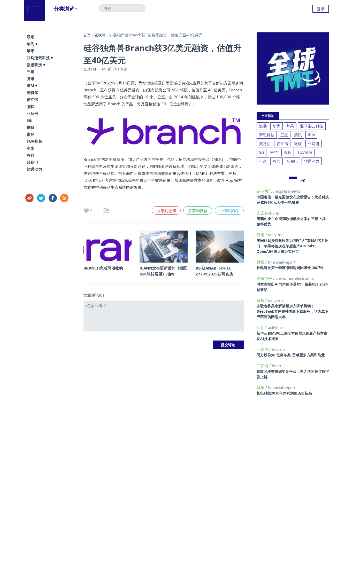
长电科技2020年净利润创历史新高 (284, 393)
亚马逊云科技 (38, 57)
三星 (30, 71)
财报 (261, 262)
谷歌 (30, 155)
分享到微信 (198, 210)
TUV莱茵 (34, 141)
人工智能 (265, 213)
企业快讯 (265, 191)
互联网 (100, 35)
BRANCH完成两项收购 (103, 268)
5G (29, 120)
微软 (30, 106)
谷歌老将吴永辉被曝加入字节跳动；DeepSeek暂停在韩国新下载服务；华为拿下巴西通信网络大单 (292, 311)
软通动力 (34, 169)
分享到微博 (166, 210)
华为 (30, 43)
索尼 (30, 134)
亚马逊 (32, 113)
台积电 (32, 162)
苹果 (30, 50)
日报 (261, 234)
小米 (30, 148)
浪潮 (30, 36)
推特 (30, 127)
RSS (64, 198)
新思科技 (34, 64)
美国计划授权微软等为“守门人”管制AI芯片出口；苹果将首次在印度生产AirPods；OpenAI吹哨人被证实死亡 (293, 246)
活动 (261, 327)
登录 (321, 8)
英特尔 (32, 92)
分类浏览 (64, 8)
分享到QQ (229, 210)
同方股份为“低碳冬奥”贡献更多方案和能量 (291, 354)
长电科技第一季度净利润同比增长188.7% (290, 267)
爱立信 (32, 99)
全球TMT (90, 69)
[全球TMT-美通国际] (34, 10)
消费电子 (265, 278)
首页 (87, 35)
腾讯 (30, 78)
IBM (30, 85)
